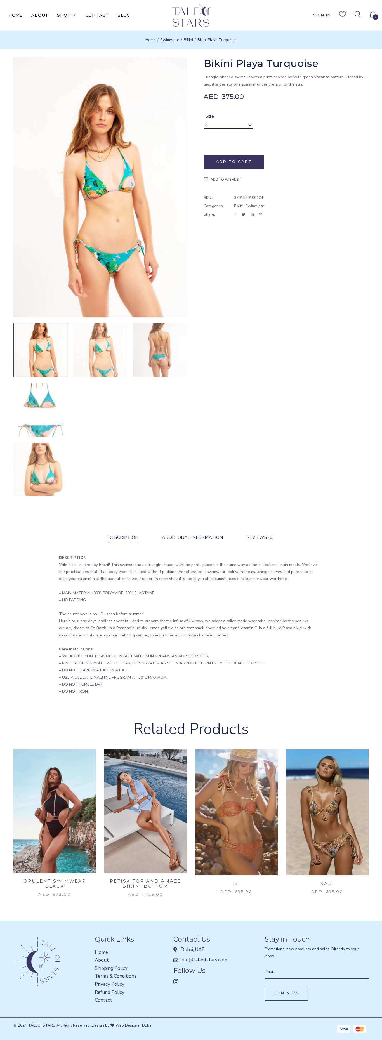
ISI (236, 883)
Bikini (188, 40)
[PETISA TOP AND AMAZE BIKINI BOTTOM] (145, 811)
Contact (97, 15)
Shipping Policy (111, 968)
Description (123, 537)
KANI (327, 883)
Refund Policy (109, 992)
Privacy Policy (109, 984)
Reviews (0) (260, 537)
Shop (63, 15)
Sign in (322, 15)
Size (210, 116)
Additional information (192, 537)
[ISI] (236, 812)
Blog (123, 15)
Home (15, 15)
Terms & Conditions (115, 976)
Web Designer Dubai (133, 1025)
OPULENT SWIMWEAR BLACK (54, 883)
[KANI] (327, 812)
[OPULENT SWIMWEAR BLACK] (54, 811)
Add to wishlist (226, 179)
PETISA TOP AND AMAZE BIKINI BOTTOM (145, 883)
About (40, 15)
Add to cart (234, 161)
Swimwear (169, 40)
